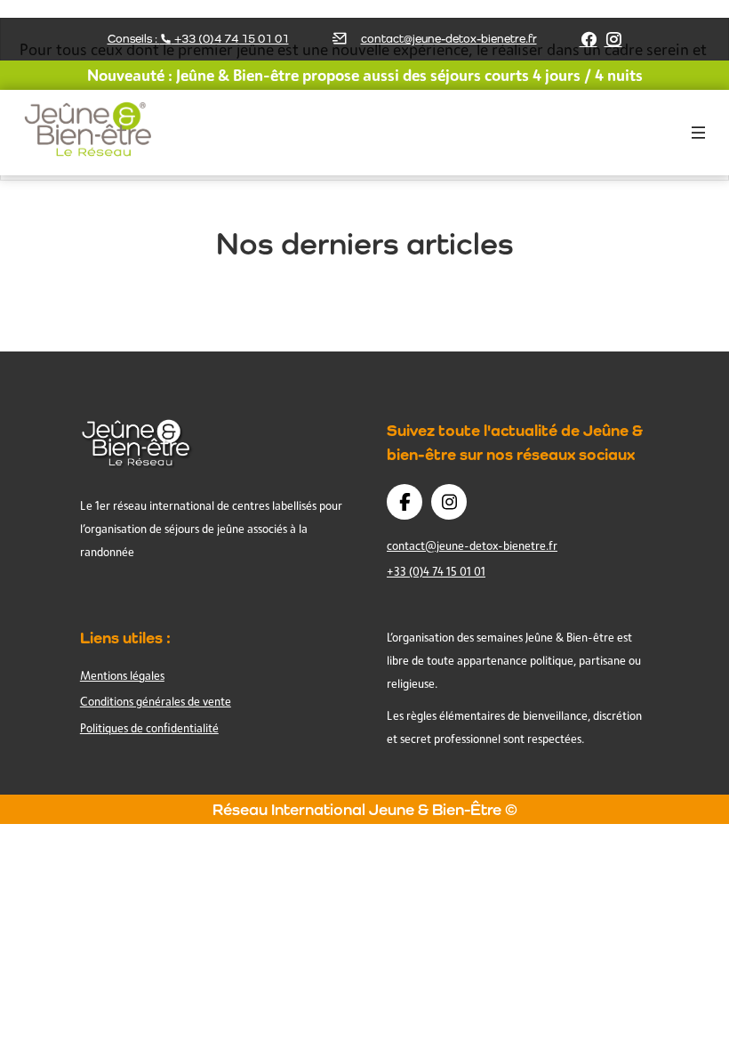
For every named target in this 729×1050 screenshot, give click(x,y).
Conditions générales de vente (155, 701)
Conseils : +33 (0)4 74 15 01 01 (198, 38)
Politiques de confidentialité (149, 728)
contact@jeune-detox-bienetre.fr (449, 38)
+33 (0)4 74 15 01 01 (436, 571)
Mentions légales (122, 675)
